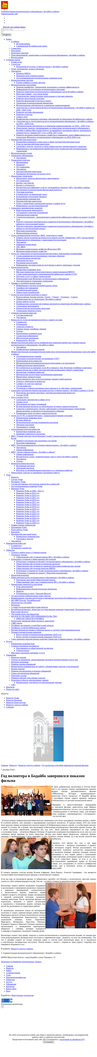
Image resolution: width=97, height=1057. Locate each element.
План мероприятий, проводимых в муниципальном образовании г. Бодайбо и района (48, 55)
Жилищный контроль (25, 466)
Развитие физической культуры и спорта (33, 101)
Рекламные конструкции (27, 263)
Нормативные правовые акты (29, 333)
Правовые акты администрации (30, 76)
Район (8, 39)
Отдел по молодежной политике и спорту (29, 295)
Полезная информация (26, 443)
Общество (10, 550)
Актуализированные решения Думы (26, 486)
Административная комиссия (24, 313)
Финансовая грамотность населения (26, 584)
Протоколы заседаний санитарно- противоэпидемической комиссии (45, 393)
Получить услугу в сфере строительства (33, 276)
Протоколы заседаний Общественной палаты (35, 580)
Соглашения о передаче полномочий (32, 213)
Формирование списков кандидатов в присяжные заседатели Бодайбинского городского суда (51, 598)
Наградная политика (20, 575)
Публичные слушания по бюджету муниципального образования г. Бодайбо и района (53, 561)
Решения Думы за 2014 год (27, 495)
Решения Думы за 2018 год (27, 504)
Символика (16, 48)
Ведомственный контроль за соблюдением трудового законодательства (46, 406)
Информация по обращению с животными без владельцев (41, 240)
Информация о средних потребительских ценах (36, 285)
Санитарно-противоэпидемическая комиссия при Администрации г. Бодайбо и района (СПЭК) (52, 390)
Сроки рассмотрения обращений (25, 673)
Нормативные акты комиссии (29, 361)
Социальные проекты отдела (28, 311)
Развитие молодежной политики (30, 98)
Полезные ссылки (19, 676)
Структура (15, 64)
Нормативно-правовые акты (28, 270)
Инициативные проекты (26, 233)
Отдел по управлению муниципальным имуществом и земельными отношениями (46, 254)
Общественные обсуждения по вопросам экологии (38, 564)
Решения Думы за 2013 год (27, 493)
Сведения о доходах (24, 539)
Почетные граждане (19, 53)
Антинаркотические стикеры (28, 356)
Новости (15, 477)
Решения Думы (17, 489)
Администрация (13, 60)
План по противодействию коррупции (33, 144)
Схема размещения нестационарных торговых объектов (40, 256)
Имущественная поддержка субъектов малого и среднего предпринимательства (45, 630)
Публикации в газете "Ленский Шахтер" (33, 593)
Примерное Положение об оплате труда (33, 174)
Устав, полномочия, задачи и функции (27, 69)
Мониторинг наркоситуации (28, 377)
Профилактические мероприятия (30, 365)
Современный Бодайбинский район (31, 46)
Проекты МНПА (23, 73)
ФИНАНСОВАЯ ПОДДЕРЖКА (30, 619)
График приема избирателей (23, 525)
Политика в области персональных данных (29, 680)
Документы (16, 71)
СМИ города (16, 623)
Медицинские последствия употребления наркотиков (39, 374)
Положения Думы (19, 527)
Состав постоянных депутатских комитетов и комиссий (35, 484)
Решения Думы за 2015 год (27, 498)
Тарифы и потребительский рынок (26, 283)
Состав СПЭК (22, 395)
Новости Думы (12, 698)
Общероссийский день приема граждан (28, 678)
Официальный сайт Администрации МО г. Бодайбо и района (42, 557)
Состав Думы (17, 479)
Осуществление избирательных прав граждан (31, 596)
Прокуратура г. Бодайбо (21, 603)
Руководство (16, 62)
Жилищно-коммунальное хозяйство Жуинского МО (38, 249)
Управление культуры (20, 160)
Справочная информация (27, 336)
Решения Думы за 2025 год (27, 520)
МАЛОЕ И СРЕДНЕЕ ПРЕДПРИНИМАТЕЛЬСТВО (34, 616)
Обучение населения (25, 425)
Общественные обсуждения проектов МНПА (35, 568)
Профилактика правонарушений (30, 349)
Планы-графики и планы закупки (30, 82)
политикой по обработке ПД (72, 1039)
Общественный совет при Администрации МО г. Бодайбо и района (45, 582)
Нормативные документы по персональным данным (39, 682)
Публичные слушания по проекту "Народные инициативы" (42, 573)
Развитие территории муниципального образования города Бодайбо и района (49, 92)
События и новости (24, 327)
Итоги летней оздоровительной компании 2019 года (38, 637)
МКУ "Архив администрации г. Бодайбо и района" (33, 452)
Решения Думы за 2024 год (27, 518)
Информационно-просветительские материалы (36, 589)
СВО (13, 685)
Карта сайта (11, 989)
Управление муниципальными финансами (34, 103)
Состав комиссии (23, 386)
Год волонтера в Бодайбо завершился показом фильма (65, 765)
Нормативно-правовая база (28, 536)
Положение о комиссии (21, 548)
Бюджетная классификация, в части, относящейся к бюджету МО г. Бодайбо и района (53, 187)
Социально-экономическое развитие (26, 208)
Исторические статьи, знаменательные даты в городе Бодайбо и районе (47, 457)
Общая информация (24, 450)
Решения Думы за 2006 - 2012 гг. (30, 491)
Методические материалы (27, 338)
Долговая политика (24, 192)
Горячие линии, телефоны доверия (31, 329)
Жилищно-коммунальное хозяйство (31, 251)
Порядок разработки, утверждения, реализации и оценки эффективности (47, 87)
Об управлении (23, 167)
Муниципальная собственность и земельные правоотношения (43, 105)
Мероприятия (22, 162)
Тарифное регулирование (27, 288)
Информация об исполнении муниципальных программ (40, 89)
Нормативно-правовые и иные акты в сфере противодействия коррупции (48, 142)
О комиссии (21, 322)
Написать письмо (18, 657)
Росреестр (15, 605)
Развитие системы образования (29, 112)
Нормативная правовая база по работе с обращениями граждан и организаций (45, 666)
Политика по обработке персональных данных (21, 962)
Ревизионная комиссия (16, 543)
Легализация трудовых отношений (31, 404)
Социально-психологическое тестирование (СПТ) (37, 358)
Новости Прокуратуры (16, 702)
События (10, 707)
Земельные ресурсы (24, 260)
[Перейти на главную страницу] (6, 18)
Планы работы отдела (25, 301)
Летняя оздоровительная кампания (26, 632)
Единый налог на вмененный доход (31, 194)
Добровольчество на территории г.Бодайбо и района (38, 299)
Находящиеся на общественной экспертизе (34, 648)
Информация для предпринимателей (32, 206)
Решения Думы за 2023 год (27, 516)
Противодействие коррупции (24, 140)
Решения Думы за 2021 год (27, 511)
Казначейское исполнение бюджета (31, 197)
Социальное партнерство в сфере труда (33, 400)
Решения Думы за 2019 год (27, 507)
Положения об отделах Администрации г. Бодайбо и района (42, 67)
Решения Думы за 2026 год (27, 523)
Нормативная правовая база (28, 199)
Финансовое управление (21, 176)
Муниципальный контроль (22, 463)
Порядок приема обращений (23, 664)
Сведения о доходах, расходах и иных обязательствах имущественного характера (51, 146)
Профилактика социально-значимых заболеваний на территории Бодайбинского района (54, 119)
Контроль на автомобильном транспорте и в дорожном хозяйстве (44, 470)
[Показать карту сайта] (6, 23)
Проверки (20, 165)
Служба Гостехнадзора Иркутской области (29, 607)
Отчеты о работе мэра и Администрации (28, 552)
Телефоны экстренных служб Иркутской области (32, 625)
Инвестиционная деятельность (29, 210)
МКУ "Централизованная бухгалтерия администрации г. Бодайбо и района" (44, 445)
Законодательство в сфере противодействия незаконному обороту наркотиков (49, 370)
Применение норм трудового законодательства (36, 413)
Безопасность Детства (25, 340)
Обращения (11, 655)
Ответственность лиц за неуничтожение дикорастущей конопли (44, 379)
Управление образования (22, 155)
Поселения (15, 51)
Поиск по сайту (13, 689)
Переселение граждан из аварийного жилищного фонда (35, 473)
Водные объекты (23, 420)
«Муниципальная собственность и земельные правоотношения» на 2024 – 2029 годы (53, 126)
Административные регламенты (25, 646)
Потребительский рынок (27, 290)
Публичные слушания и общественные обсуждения (33, 559)
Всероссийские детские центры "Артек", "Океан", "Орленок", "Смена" (47, 297)
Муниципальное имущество (28, 258)
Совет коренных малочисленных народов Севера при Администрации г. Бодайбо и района (50, 639)
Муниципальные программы (23, 85)
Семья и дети (22, 117)
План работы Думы (19, 530)
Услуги (9, 641)
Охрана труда (22, 402)
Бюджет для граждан (25, 183)
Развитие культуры (24, 114)
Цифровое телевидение (26, 244)
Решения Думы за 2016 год (27, 500)
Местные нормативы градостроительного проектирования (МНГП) (45, 272)
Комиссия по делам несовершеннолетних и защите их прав (36, 320)
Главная (4, 765)
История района (23, 44)
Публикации (21, 324)
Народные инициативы (26, 231)
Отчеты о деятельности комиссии (30, 381)
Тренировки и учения (25, 427)
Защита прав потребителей (27, 292)
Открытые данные (19, 555)
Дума (8, 475)
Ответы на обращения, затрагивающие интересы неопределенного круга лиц (44, 660)
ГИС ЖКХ (20, 247)
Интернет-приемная (19, 662)
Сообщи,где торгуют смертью (29, 384)
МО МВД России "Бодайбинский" (26, 600)
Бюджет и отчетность (25, 185)
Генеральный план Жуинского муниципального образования (42, 279)
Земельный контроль (25, 468)
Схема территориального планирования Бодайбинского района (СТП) (46, 274)
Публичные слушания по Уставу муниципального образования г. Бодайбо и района (52, 571)
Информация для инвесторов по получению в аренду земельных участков (48, 265)
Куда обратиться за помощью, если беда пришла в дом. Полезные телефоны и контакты (54, 368)
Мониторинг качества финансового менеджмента (37, 178)
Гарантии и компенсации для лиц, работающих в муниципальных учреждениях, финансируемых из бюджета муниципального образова (51, 410)
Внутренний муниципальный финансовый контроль (39, 190)
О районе (15, 41)
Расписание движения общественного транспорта (32, 621)
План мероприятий (24, 587)
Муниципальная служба (21, 153)
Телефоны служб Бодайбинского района (28, 628)
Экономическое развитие (27, 215)
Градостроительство (19, 267)
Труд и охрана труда (19, 397)
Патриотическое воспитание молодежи (33, 308)
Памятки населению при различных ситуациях (36, 441)
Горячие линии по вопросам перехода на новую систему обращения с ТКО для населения (55, 238)
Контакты (15, 532)
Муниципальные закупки (22, 80)
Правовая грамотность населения (30, 434)
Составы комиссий (24, 315)
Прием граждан (18, 669)
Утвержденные (22, 650)
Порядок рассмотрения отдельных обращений (31, 671)
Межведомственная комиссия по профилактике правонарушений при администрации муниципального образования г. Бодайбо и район (48, 344)
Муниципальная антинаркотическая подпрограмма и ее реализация (45, 363)
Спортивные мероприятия (27, 306)
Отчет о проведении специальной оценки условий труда (40, 203)
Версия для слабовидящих (14, 27)
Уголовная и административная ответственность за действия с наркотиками (49, 388)
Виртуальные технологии (22, 995)
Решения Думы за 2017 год (27, 502)
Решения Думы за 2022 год (27, 514)
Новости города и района (17, 705)
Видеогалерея (17, 57)
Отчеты (19, 331)
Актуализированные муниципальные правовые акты (39, 78)
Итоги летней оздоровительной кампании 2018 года (38, 634)
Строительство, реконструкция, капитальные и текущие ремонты (44, 96)
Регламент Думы (18, 482)
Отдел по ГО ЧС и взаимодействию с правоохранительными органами (41, 416)
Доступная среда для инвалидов (25, 614)
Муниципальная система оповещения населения (37, 422)
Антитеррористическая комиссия (25, 429)
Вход (8, 991)
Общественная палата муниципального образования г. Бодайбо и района (42, 577)
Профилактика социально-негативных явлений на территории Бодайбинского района (53, 304)
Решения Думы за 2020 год (27, 509)
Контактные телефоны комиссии (30, 372)
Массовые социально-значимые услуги (28, 653)
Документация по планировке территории (34, 281)
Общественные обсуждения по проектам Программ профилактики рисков (48, 566)
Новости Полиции (14, 700)
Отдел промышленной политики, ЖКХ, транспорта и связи (37, 235)
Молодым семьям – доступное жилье (32, 94)
